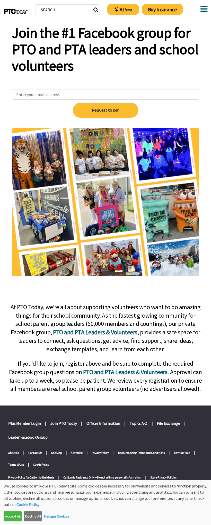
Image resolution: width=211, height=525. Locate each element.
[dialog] (105, 502)
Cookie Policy (41, 464)
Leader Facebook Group (27, 437)
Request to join (105, 110)
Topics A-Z (138, 423)
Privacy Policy (100, 453)
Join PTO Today (63, 423)
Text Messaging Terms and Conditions (141, 453)
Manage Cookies (56, 516)
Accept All (13, 516)
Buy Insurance (162, 9)
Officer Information (103, 423)
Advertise (77, 453)
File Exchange (168, 423)
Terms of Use (16, 464)
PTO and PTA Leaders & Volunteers (95, 332)
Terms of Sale (182, 453)
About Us (13, 453)
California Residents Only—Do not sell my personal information (102, 477)
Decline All (33, 516)
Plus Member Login (24, 423)
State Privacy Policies (163, 477)
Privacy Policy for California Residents (31, 477)
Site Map (56, 453)
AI (126, 9)
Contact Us (35, 453)
